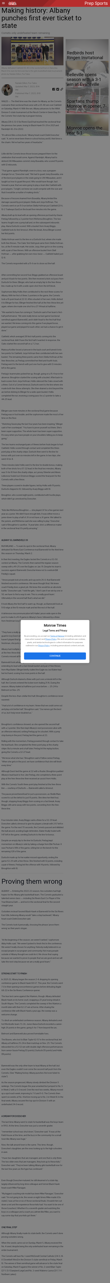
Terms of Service (57, 636)
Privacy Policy (50, 639)
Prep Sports (96, 3)
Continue (55, 655)
